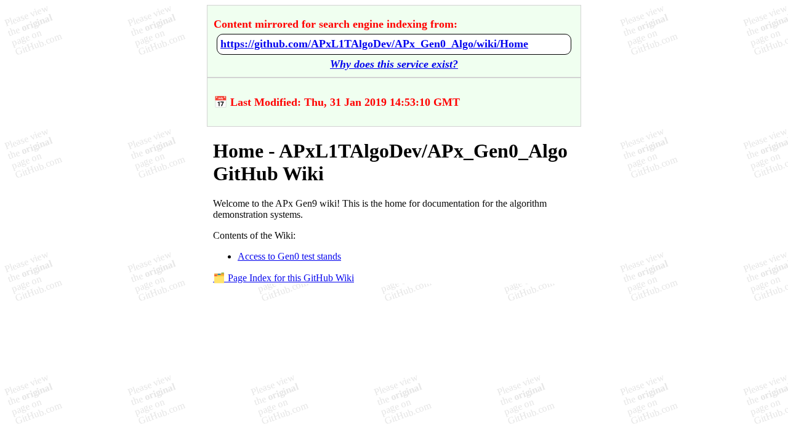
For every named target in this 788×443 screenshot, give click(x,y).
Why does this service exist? (394, 64)
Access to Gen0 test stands (289, 256)
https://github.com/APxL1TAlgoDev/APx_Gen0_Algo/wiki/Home (374, 44)
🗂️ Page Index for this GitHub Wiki (283, 278)
